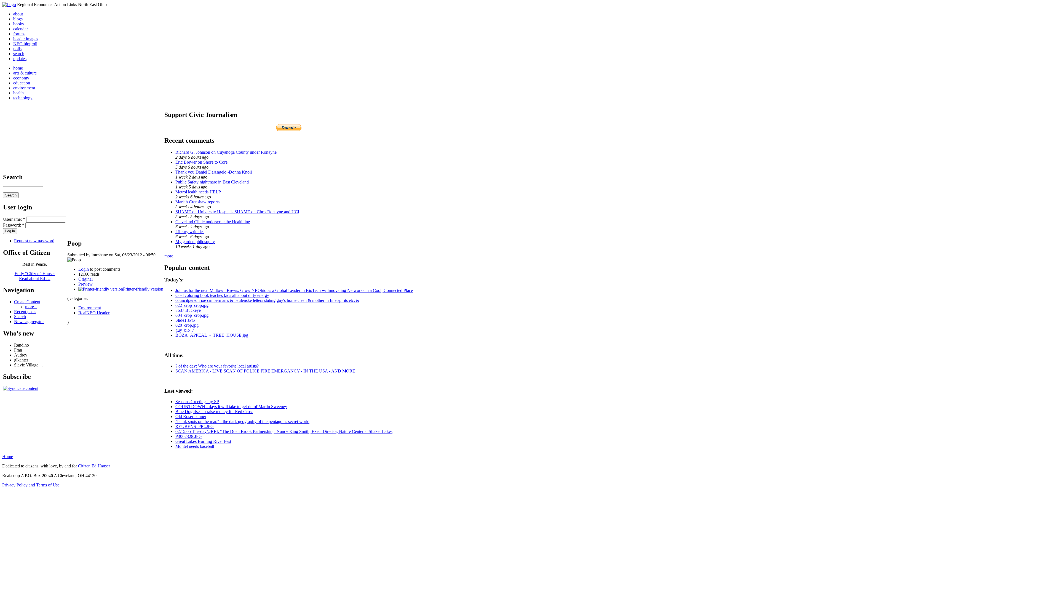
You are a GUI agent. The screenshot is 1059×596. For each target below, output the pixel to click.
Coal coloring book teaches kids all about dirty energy (222, 295)
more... (31, 306)
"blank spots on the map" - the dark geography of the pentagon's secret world (242, 421)
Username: (14, 219)
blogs (18, 19)
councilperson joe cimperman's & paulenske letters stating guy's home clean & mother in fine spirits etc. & (267, 300)
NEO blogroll (25, 43)
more (168, 256)
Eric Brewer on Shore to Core (201, 162)
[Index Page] (9, 4)
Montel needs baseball (194, 446)
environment (24, 88)
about (18, 14)
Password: (13, 225)
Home (7, 456)
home (18, 68)
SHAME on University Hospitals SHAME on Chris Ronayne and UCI (237, 211)
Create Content (27, 301)
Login (83, 269)
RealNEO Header (93, 312)
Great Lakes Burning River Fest (203, 441)
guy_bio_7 (184, 330)
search (18, 53)
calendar (20, 28)
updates (19, 58)
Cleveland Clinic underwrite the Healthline (212, 221)
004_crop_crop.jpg (191, 315)
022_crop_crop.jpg (191, 305)
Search (20, 316)
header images (25, 38)
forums (19, 33)
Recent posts (25, 311)
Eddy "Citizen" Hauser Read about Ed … (35, 276)
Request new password (34, 240)
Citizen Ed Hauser (94, 466)
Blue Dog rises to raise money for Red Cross (214, 411)
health (18, 93)
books (18, 24)
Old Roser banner (190, 416)
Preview (85, 284)
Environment (89, 307)
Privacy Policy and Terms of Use (31, 485)
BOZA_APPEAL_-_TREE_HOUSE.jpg (211, 335)
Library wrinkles (189, 231)
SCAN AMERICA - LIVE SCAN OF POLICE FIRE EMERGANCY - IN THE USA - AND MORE (265, 371)
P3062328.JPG (188, 436)
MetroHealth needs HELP (198, 192)
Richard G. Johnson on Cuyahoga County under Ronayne (226, 152)
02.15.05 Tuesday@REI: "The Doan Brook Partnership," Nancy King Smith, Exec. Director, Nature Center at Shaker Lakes (283, 431)
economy (21, 78)
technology (23, 97)
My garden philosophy (195, 241)
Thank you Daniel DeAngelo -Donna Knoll (213, 172)
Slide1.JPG (185, 320)
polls (17, 48)
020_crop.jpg (187, 325)
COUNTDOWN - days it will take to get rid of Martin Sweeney (231, 406)
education (21, 83)
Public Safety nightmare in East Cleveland (212, 182)
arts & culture (25, 73)
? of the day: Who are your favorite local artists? (217, 366)
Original (85, 279)
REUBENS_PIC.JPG (194, 426)
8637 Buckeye (188, 310)
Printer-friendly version (143, 289)
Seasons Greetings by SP (197, 401)
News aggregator (29, 321)
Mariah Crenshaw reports (197, 201)
